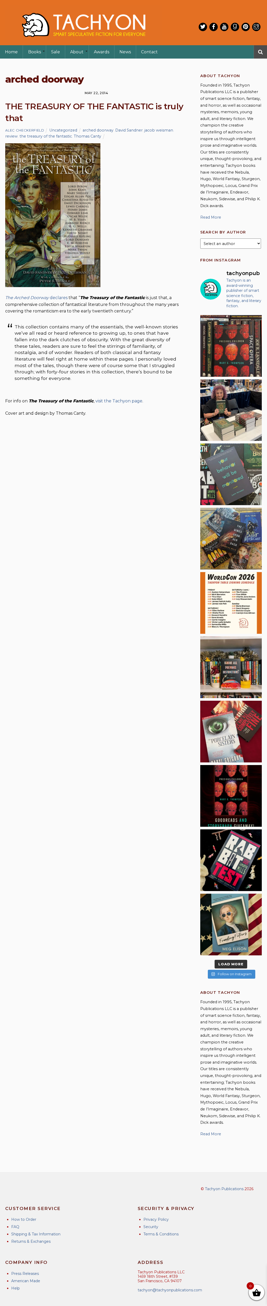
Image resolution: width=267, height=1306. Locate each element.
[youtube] (224, 27)
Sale (55, 51)
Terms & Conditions (161, 1234)
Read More (210, 217)
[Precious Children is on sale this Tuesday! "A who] (231, 346)
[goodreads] (235, 27)
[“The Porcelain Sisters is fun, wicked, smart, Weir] (231, 731)
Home (11, 51)
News (125, 51)
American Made (25, 1281)
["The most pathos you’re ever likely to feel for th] (231, 474)
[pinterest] (245, 27)
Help (15, 1288)
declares (36, 297)
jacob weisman (158, 130)
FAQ (15, 1226)
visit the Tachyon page (118, 400)
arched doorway (98, 130)
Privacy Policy (156, 1219)
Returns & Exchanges (31, 1241)
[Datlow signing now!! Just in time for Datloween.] (231, 410)
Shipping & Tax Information (35, 1234)
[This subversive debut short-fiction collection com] (231, 860)
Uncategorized (63, 130)
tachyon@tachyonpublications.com (170, 1290)
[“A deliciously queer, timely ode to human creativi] (231, 667)
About (76, 51)
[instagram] (256, 27)
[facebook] (213, 27)
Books (34, 51)
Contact (149, 51)
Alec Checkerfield (24, 130)
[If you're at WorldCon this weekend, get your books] (231, 603)
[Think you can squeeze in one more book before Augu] (231, 538)
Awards (101, 51)
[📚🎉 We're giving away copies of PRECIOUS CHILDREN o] (231, 796)
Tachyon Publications (224, 1189)
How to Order (23, 1219)
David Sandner (129, 130)
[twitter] (203, 27)
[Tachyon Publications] (83, 41)
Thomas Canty (87, 136)
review (11, 136)
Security (150, 1226)
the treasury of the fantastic (46, 136)
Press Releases (25, 1273)
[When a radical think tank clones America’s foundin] (231, 924)
